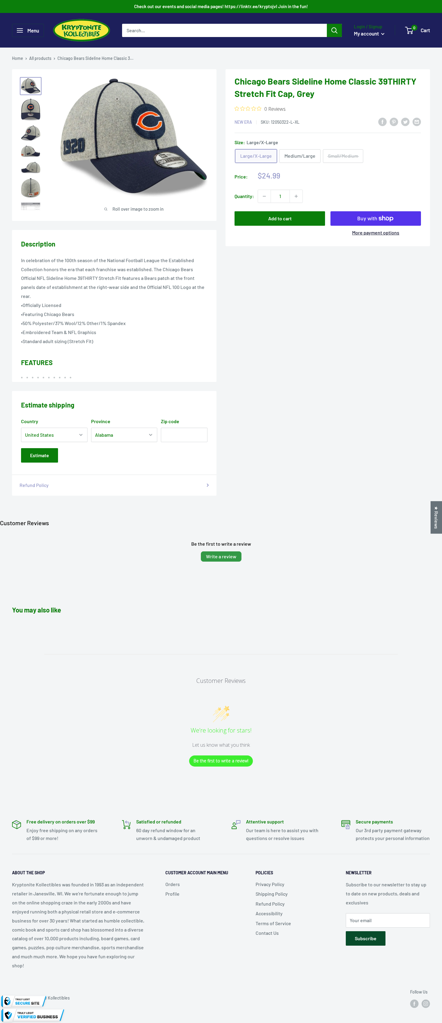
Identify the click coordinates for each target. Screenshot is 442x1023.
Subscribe (365, 938)
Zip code (170, 421)
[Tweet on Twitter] (405, 121)
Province (100, 421)
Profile (172, 894)
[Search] (334, 30)
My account (367, 33)
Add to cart (280, 218)
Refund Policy (34, 485)
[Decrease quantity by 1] (264, 196)
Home (17, 58)
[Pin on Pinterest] (394, 121)
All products (40, 58)
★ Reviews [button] (436, 517)
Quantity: (244, 196)
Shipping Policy (272, 894)
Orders (172, 884)
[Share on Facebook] (382, 121)
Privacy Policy (270, 884)
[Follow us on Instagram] (426, 1003)
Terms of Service (273, 923)
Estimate (39, 455)
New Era (243, 122)
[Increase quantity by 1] (296, 196)
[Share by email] (417, 121)
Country (29, 421)
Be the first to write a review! (221, 761)
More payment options (375, 232)
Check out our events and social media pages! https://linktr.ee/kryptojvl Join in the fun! (221, 6)
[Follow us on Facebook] (414, 1003)
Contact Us (267, 933)
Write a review (221, 556)
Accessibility (269, 913)
